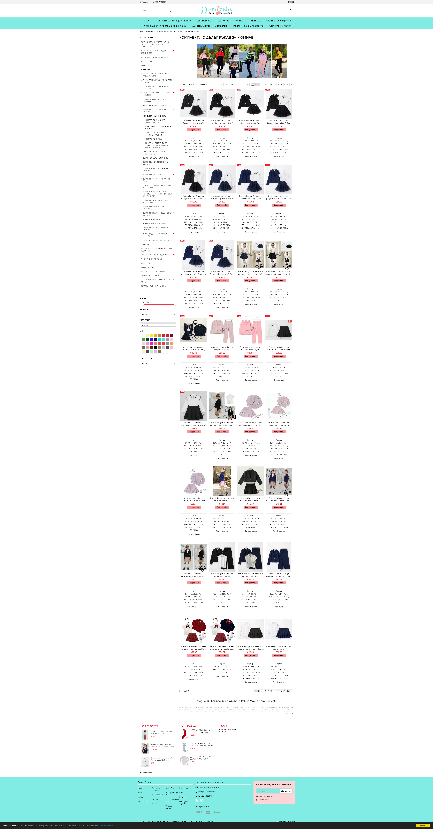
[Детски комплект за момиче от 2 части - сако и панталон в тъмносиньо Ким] (278, 557)
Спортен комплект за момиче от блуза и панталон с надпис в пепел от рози (222, 349)
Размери (183, 797)
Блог (181, 792)
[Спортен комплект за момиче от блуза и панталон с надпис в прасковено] (250, 330)
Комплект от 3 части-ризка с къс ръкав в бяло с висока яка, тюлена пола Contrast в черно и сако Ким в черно (250, 122)
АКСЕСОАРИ (221, 26)
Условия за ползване (156, 789)
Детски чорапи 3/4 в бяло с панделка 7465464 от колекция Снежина (201, 744)
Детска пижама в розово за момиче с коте (163, 732)
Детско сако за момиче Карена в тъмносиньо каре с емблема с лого (162, 745)
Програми (183, 788)
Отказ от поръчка (183, 802)
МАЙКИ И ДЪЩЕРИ (201, 26)
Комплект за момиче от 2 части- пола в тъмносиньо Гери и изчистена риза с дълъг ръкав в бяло (278, 648)
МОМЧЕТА (256, 20)
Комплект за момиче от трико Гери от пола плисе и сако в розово (250, 424)
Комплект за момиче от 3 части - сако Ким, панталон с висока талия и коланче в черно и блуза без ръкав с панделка (222, 575)
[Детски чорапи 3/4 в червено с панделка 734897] (184, 734)
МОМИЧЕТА (240, 20)
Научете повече (106, 825)
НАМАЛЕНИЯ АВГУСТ (281, 26)
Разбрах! (423, 825)
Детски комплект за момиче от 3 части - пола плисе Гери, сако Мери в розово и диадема (193, 500)
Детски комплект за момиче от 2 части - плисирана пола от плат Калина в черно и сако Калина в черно (250, 500)
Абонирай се (147, 773)
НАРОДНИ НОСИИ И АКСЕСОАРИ (248, 26)
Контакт (155, 799)
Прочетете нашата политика (200, 821)
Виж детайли (194, 129)
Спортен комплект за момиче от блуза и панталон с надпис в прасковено (250, 349)
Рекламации (156, 804)
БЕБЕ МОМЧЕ (222, 20)
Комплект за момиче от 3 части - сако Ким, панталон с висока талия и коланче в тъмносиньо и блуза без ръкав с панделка (250, 575)
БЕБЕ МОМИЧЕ (204, 20)
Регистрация (157, 795)
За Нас (140, 797)
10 (288, 84)
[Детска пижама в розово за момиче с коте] (145, 735)
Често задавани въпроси (172, 800)
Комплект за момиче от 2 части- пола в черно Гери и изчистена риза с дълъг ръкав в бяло (250, 648)
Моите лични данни (287, 821)
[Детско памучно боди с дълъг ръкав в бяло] (184, 761)
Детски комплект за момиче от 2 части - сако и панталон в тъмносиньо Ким (279, 575)
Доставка (170, 788)
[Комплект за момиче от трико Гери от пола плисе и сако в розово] (250, 406)
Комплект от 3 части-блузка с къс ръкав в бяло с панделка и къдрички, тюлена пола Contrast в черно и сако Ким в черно (279, 122)
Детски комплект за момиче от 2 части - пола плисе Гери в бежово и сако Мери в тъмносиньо (278, 500)
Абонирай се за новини (228, 729)
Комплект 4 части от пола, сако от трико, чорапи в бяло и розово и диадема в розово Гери (279, 424)
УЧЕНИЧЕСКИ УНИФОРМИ (278, 20)
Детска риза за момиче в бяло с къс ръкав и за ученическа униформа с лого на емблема (163, 759)
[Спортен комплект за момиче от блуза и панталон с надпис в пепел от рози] (222, 330)
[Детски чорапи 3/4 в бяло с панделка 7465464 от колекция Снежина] (184, 747)
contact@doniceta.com (213, 787)
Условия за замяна (170, 807)
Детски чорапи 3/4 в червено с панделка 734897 (200, 731)
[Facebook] (197, 800)
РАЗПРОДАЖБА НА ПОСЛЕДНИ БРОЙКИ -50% (165, 26)
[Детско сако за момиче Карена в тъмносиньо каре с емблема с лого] (145, 748)
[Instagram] (202, 800)
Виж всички (223, 732)
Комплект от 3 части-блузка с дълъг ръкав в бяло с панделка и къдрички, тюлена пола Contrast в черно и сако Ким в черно (193, 122)
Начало (145, 20)
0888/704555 (160, 2)
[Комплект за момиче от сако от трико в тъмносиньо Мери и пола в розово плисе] (222, 481)
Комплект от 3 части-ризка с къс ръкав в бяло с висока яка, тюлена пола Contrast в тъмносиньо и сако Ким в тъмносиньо (278, 197)
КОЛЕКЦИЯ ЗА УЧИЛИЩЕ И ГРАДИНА (174, 20)
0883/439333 (211, 796)
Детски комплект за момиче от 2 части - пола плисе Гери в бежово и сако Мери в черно (193, 575)
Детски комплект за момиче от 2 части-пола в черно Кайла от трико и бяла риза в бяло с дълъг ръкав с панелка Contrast (279, 349)
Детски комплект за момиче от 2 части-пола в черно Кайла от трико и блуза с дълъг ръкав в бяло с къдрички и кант (194, 424)
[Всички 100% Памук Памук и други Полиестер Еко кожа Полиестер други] (158, 325)
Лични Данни (143, 801)
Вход (140, 792)
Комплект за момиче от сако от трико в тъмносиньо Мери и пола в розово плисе (222, 500)
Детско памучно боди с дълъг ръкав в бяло (201, 758)
